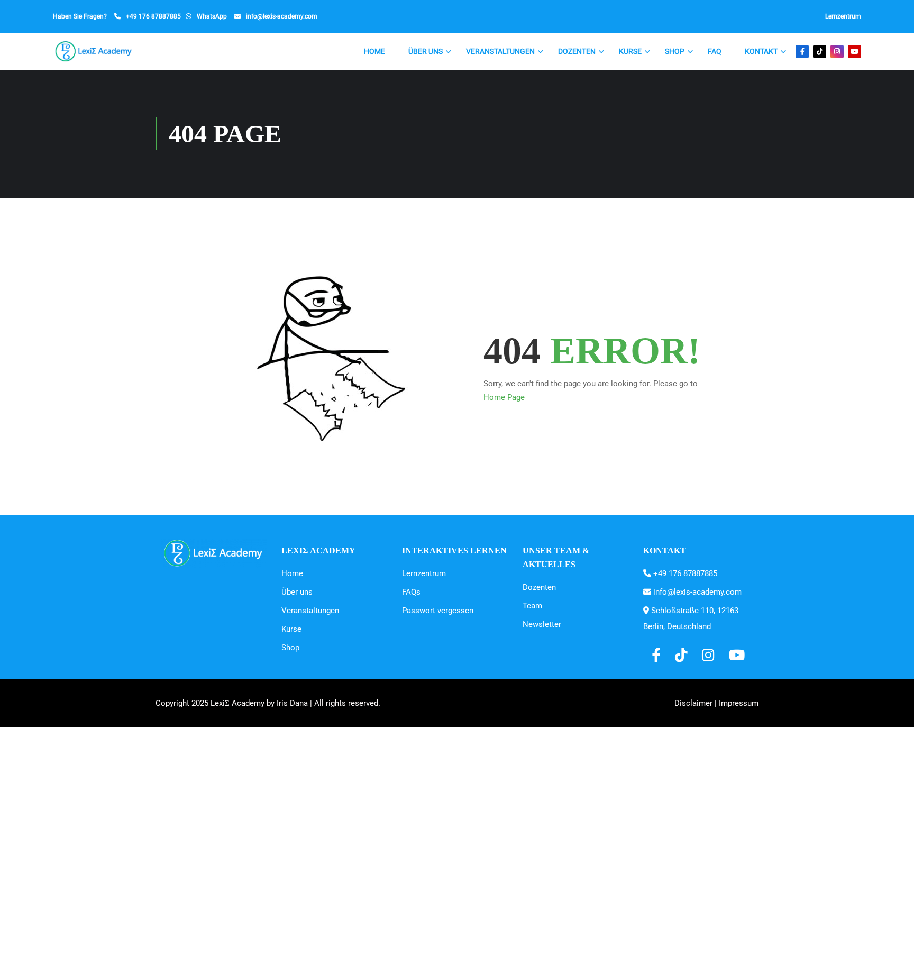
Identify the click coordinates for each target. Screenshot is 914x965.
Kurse (630, 51)
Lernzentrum (843, 16)
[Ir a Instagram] (837, 51)
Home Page (504, 397)
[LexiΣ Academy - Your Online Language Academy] (94, 51)
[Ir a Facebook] (802, 51)
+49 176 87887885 (153, 16)
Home (374, 51)
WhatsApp (212, 16)
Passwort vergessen (437, 610)
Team (532, 606)
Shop (674, 51)
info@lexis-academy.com (281, 16)
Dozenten (577, 51)
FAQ (714, 51)
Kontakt (761, 51)
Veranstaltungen (500, 51)
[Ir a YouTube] (854, 51)
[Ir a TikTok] (819, 51)
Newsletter (542, 624)
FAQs (411, 592)
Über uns (425, 51)
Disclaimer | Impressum (716, 703)
